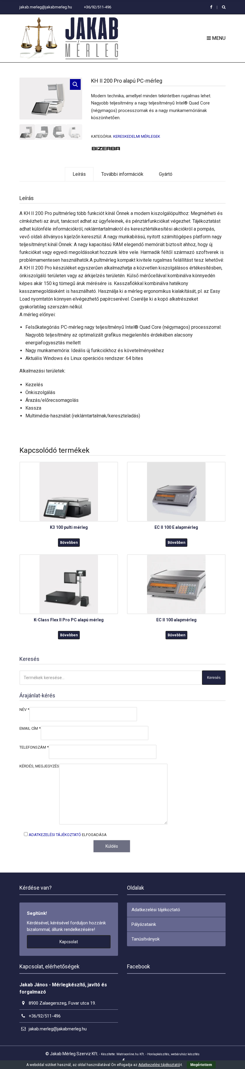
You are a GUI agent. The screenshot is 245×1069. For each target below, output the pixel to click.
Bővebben (69, 542)
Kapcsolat (68, 941)
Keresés (213, 678)
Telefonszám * (34, 747)
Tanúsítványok (145, 939)
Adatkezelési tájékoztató (55, 834)
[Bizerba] (106, 148)
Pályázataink (143, 924)
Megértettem (201, 1065)
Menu (218, 38)
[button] (75, 84)
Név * (24, 709)
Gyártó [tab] (165, 174)
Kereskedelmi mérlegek (136, 136)
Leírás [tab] (79, 174)
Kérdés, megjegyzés (39, 766)
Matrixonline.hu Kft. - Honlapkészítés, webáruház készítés (158, 1054)
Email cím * (30, 728)
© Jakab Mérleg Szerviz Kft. (71, 1053)
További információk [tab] (122, 174)
